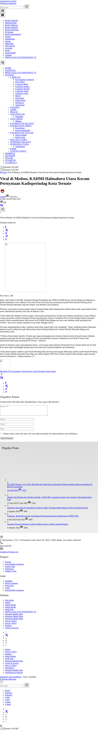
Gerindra (8, 48)
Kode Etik (9, 609)
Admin (3, 197)
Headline (8, 581)
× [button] (1, 682)
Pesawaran (9, 585)
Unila (7, 588)
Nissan (8, 37)
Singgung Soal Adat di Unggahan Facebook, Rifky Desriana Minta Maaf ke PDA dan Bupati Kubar (47, 508)
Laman (8, 702)
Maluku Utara (10, 571)
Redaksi (8, 625)
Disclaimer (9, 600)
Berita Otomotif (11, 20)
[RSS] (6, 645)
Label (7, 697)
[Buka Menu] (2, 15)
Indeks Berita (10, 605)
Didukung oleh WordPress (10, 677)
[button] (26, 7)
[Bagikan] (2, 209)
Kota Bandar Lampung (14, 564)
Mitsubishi (9, 43)
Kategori (8, 693)
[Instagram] (6, 643)
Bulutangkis (10, 39)
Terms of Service (12, 628)
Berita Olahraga (11, 25)
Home (7, 690)
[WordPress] (6, 640)
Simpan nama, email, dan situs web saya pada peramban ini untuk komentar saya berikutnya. (40, 434)
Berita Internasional (13, 34)
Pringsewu (9, 569)
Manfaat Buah (11, 23)
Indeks (7, 602)
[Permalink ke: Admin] (2, 193)
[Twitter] (6, 231)
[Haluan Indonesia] (8, 3)
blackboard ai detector (14, 672)
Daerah (8, 562)
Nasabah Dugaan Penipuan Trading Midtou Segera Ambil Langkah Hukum (37, 524)
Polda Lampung (11, 583)
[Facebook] (5, 227)
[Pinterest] (6, 638)
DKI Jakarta (10, 46)
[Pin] (6, 237)
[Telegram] (6, 233)
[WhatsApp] (6, 239)
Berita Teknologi (12, 30)
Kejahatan (9, 32)
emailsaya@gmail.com (9, 552)
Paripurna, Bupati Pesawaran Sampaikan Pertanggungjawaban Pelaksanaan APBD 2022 (42, 516)
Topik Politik (10, 53)
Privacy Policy (11, 621)
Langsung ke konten (8, 1)
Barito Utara (10, 566)
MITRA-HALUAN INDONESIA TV (20, 57)
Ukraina (8, 55)
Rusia (7, 50)
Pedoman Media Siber (14, 614)
